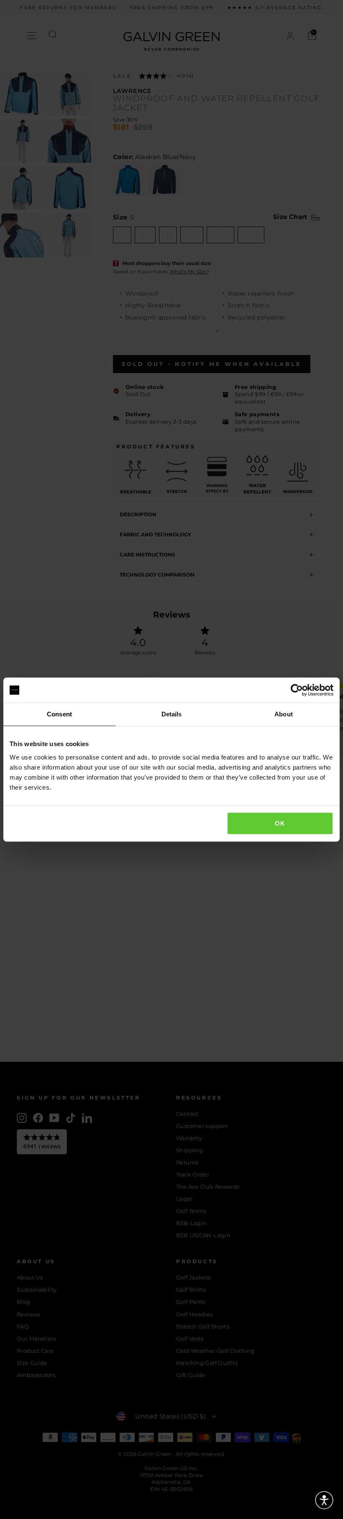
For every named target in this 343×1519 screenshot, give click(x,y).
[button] (324, 1500)
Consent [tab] (59, 714)
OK (280, 823)
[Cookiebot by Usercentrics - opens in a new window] (296, 690)
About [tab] (283, 714)
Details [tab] (171, 714)
